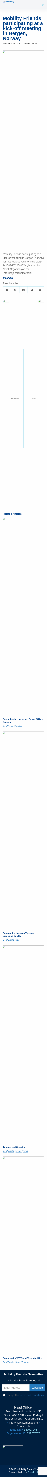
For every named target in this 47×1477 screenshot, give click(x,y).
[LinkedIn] (23, 289)
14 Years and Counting (14, 1147)
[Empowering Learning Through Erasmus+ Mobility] (23, 830)
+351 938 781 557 (34, 1419)
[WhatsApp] (32, 289)
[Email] (40, 289)
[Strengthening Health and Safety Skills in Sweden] (23, 616)
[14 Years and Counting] (23, 1044)
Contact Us (23, 1426)
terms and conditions (31, 1395)
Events (27, 43)
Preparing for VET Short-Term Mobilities (22, 1358)
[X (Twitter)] (15, 289)
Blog (5, 726)
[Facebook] (7, 289)
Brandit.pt (33, 1472)
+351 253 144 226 (13, 1419)
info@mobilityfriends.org (23, 1422)
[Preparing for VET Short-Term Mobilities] (23, 1255)
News (34, 43)
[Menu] (43, 4)
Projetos (18, 726)
